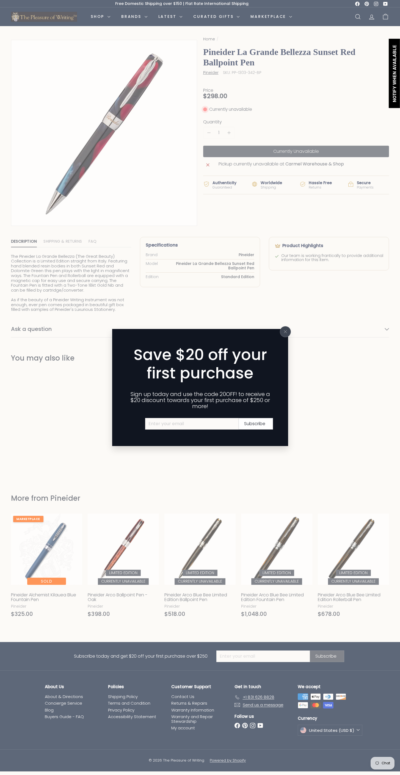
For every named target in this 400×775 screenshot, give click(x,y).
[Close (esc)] (285, 331)
